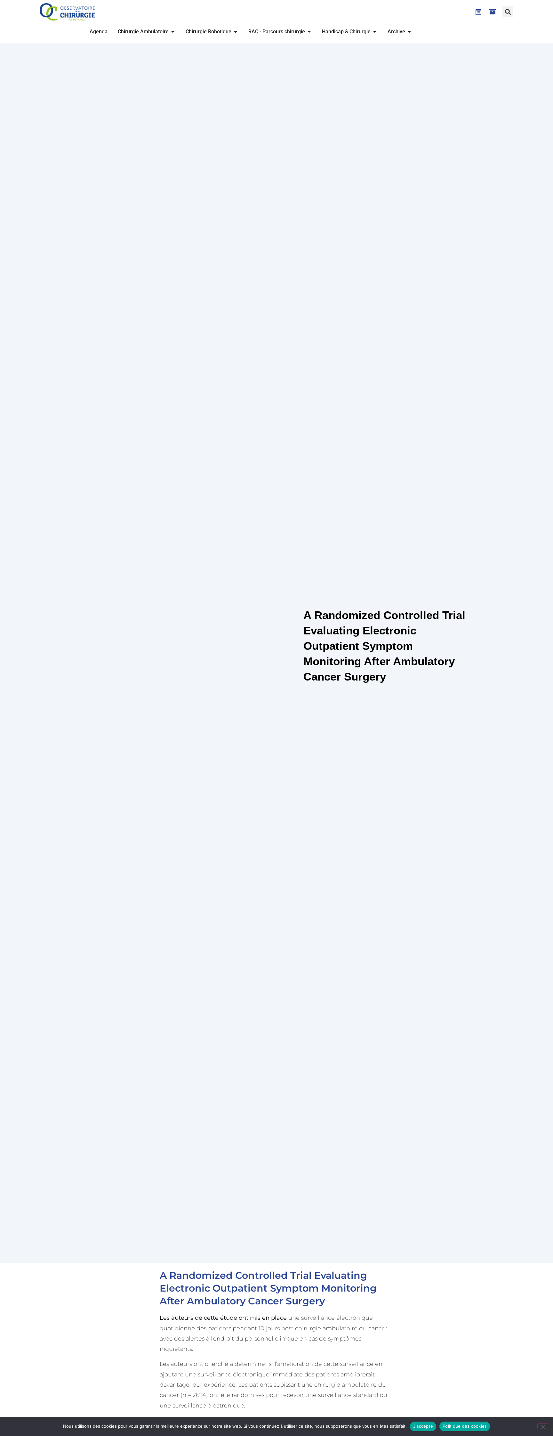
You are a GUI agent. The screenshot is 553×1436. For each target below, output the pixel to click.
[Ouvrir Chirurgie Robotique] (235, 32)
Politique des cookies (465, 1426)
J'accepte (423, 1426)
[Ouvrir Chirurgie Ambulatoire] (172, 32)
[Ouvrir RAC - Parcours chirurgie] (309, 32)
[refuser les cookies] (542, 1426)
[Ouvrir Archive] (409, 32)
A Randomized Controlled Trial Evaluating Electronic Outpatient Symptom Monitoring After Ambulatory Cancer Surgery (268, 1288)
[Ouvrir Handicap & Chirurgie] (374, 32)
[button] (507, 11)
